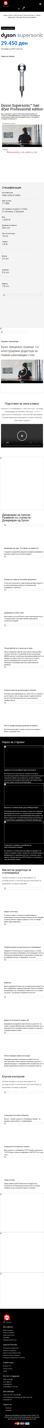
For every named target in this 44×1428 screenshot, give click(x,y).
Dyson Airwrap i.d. (29, 15)
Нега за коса (18, 15)
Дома (5, 15)
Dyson (11, 15)
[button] (40, 4)
